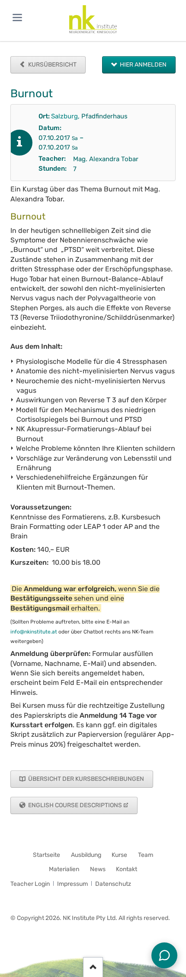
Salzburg (64, 116)
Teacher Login (30, 884)
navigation (17, 17)
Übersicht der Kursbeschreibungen (85, 779)
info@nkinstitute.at (33, 632)
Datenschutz (113, 884)
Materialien (64, 869)
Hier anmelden (143, 64)
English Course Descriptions (74, 805)
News (98, 869)
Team (145, 855)
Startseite (46, 855)
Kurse (119, 855)
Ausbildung (86, 855)
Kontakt (126, 869)
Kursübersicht (52, 64)
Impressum (72, 884)
